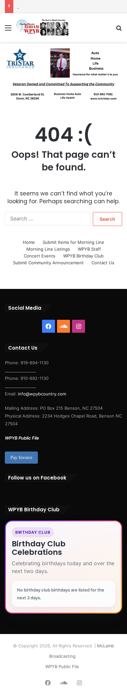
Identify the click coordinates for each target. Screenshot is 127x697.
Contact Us (103, 262)
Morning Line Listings (48, 249)
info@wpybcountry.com (41, 393)
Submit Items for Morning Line (73, 242)
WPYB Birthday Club (83, 255)
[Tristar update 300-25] (63, 76)
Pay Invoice (21, 457)
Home (29, 242)
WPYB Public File (22, 438)
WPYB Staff (89, 249)
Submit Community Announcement (48, 262)
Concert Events (39, 255)
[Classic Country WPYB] (42, 27)
